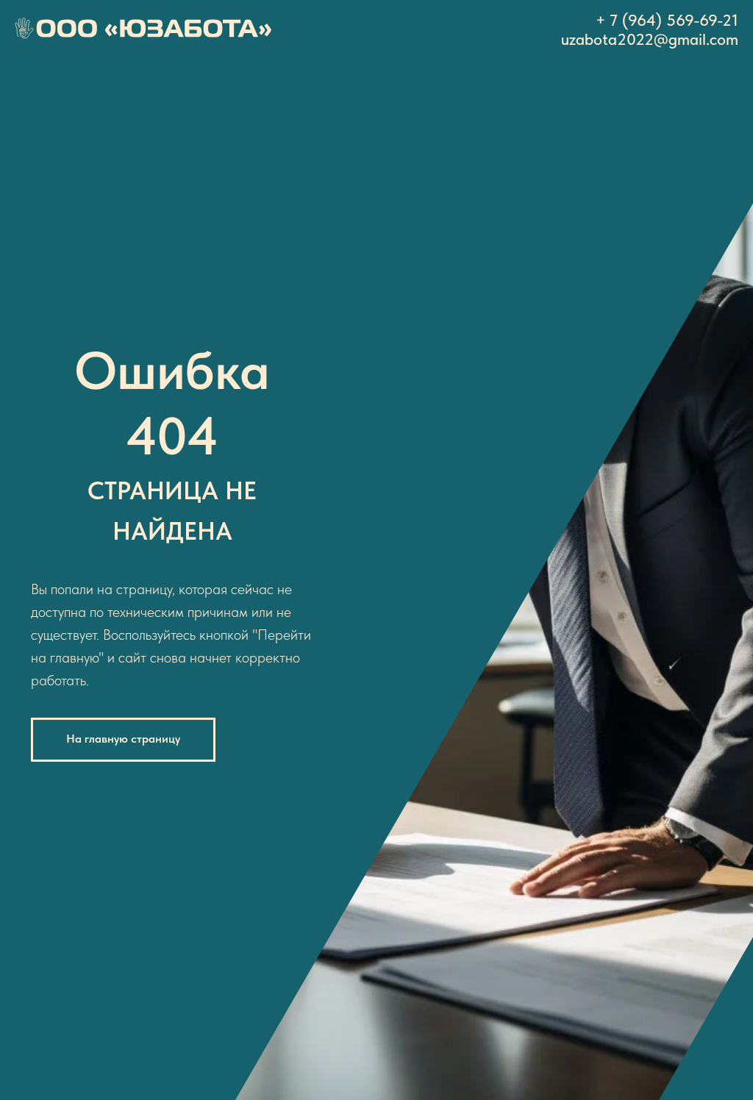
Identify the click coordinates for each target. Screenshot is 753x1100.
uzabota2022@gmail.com (649, 39)
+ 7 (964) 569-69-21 (667, 19)
